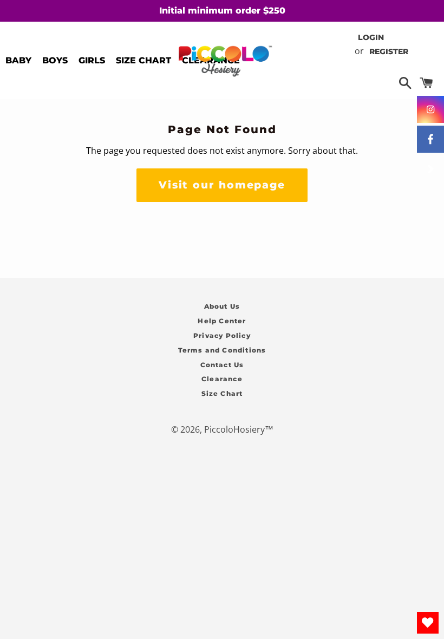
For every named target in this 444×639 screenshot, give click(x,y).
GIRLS (92, 60)
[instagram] (430, 109)
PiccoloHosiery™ (238, 429)
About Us (222, 306)
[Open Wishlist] (428, 623)
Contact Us (222, 365)
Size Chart (222, 393)
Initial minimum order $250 (222, 10)
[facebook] (430, 139)
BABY (18, 60)
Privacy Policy (222, 335)
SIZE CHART (143, 60)
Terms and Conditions (222, 350)
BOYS (55, 60)
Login (371, 37)
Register (388, 51)
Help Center (222, 321)
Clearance (222, 379)
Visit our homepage (222, 185)
